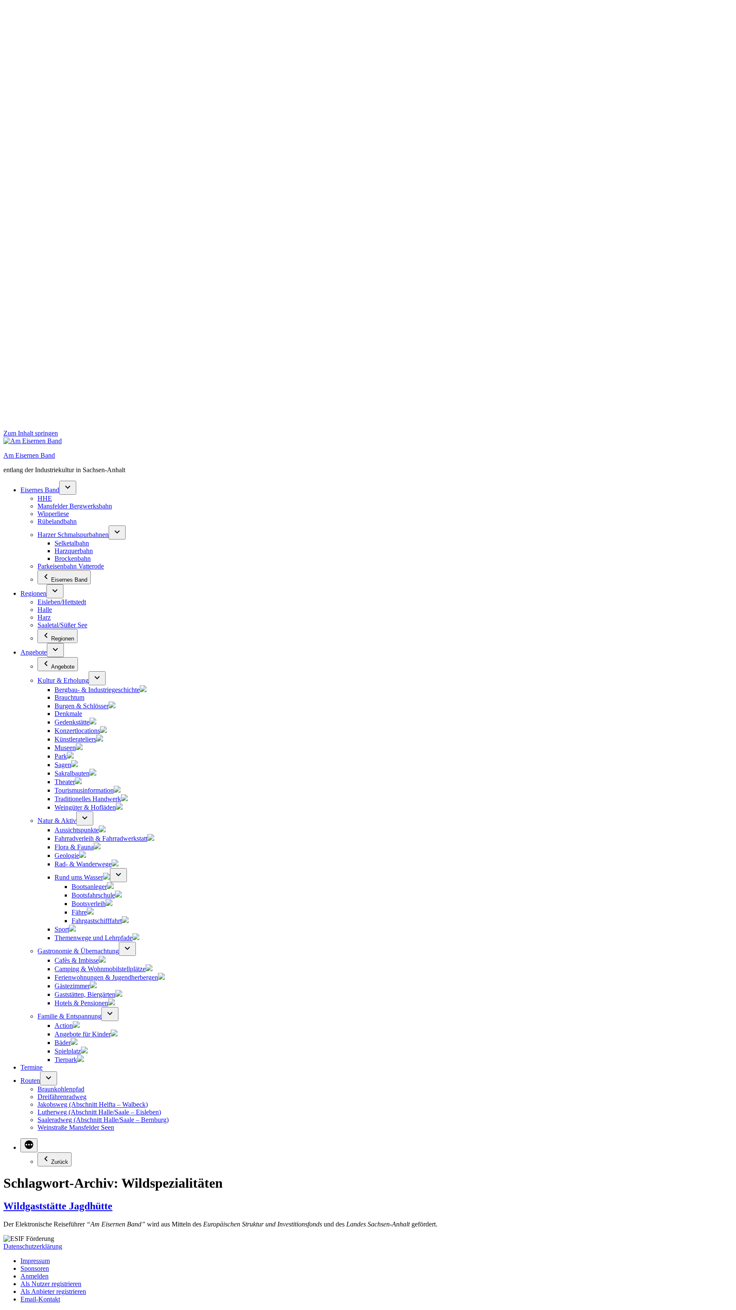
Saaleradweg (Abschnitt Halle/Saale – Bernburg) (103, 1119)
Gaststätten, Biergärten (85, 994)
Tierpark (66, 1059)
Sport (62, 929)
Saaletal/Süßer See (62, 625)
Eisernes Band (39, 489)
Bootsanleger (89, 886)
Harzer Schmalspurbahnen (73, 534)
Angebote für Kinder (83, 1034)
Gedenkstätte (72, 722)
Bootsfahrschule (93, 895)
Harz (44, 617)
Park (61, 756)
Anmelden (34, 1276)
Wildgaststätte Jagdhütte (57, 1206)
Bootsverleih (89, 903)
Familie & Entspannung (69, 1016)
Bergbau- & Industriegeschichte (97, 689)
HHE (44, 498)
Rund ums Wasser (79, 877)
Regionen (33, 593)
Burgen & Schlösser (82, 706)
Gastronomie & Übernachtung (78, 951)
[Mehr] (28, 1145)
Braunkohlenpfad (60, 1089)
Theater (65, 781)
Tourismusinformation (84, 790)
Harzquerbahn (74, 550)
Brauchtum (69, 697)
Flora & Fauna (74, 847)
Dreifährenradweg (61, 1096)
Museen (65, 747)
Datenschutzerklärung (32, 1246)
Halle (44, 609)
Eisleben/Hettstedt (61, 602)
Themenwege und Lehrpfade (93, 937)
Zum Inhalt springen (30, 433)
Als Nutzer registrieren (50, 1283)
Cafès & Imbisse (77, 960)
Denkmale (68, 713)
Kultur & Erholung (63, 680)
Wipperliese (53, 513)
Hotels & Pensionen (81, 1003)
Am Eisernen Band (29, 455)
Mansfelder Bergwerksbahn (74, 506)
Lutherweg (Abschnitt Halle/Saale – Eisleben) (99, 1112)
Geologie (67, 855)
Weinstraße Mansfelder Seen (75, 1127)
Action (64, 1025)
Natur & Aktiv (56, 820)
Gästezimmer (72, 986)
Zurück (59, 1162)
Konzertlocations (77, 730)
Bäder (63, 1042)
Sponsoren (34, 1268)
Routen (30, 1080)
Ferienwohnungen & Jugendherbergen (106, 977)
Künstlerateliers (75, 739)
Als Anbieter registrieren (53, 1291)
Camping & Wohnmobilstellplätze (100, 968)
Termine (31, 1067)
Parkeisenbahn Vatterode (70, 566)
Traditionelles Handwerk (88, 798)
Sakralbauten (72, 773)
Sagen (63, 764)
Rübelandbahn (57, 521)
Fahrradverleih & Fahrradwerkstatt (101, 838)
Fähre (79, 912)
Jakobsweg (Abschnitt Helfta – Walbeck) (92, 1104)
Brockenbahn (73, 558)
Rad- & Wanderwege (83, 864)
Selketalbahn (72, 543)
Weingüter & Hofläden (85, 807)
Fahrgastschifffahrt (97, 920)
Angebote (33, 652)
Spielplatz (68, 1051)
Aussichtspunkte (77, 830)
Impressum (35, 1260)
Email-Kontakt (40, 1299)
